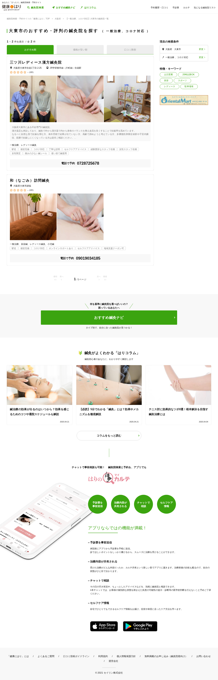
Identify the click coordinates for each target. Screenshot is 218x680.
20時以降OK (188, 74)
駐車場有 (189, 86)
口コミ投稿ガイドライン (76, 656)
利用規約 (103, 656)
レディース (169, 86)
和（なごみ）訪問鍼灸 (30, 180)
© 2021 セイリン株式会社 (109, 672)
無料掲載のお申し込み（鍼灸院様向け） (166, 656)
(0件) (31, 72)
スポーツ (182, 80)
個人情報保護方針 (126, 656)
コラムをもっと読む (109, 435)
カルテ (186, 7)
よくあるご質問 (46, 656)
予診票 (175, 7)
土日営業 (168, 74)
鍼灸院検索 (37, 7)
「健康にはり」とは (18, 656)
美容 (166, 80)
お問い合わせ (203, 656)
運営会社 (113, 661)
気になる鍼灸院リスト (205, 7)
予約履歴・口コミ (159, 7)
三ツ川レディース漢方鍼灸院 (36, 62)
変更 (201, 49)
